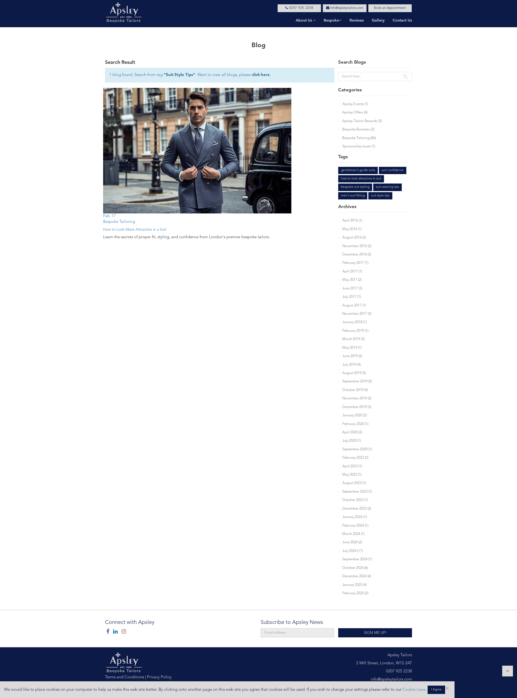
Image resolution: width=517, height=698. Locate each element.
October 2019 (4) (355, 390)
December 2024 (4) (356, 576)
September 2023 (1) (357, 491)
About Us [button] (304, 20)
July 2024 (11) (352, 551)
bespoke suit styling (355, 187)
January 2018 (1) (354, 322)
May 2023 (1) (352, 474)
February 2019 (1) (355, 331)
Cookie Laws (414, 690)
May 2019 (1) (352, 348)
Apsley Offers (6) (355, 112)
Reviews (357, 20)
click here (261, 75)
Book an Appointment (390, 8)
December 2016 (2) (356, 254)
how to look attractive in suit (361, 178)
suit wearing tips (387, 187)
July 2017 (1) (351, 297)
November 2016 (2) (356, 246)
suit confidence (393, 170)
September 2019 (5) (357, 381)
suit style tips (380, 195)
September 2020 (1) (357, 449)
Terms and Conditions (124, 677)
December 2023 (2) (356, 508)
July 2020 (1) (351, 441)
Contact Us (402, 20)
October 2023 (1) (355, 500)
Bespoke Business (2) (358, 129)
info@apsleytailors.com (346, 8)
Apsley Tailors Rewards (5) (362, 121)
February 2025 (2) (355, 593)
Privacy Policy (159, 677)
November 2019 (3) (356, 398)
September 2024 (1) (357, 559)
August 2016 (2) (354, 237)
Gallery (378, 20)
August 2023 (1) (354, 483)
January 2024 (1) (354, 517)
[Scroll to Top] (507, 671)
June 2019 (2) (352, 356)
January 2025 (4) (354, 585)
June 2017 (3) (352, 288)
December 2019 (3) (356, 407)
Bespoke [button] (331, 20)
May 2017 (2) (352, 280)
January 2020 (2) (354, 415)
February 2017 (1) (355, 263)
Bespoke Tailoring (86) (359, 138)
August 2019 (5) (354, 373)
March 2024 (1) (353, 534)
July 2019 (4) (351, 365)
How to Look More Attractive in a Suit (134, 229)
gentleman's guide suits (358, 170)
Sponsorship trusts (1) (358, 146)
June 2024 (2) (352, 542)
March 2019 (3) (353, 339)
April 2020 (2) (352, 432)
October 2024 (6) (355, 568)
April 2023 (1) (352, 466)
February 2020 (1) (355, 424)
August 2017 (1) (354, 305)
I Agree (436, 689)
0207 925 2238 (300, 8)
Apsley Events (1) (355, 104)
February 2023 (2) (355, 457)
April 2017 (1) (352, 271)
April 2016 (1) (352, 220)
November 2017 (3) (356, 314)
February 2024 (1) (355, 525)
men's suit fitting (353, 195)
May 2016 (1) (352, 229)
